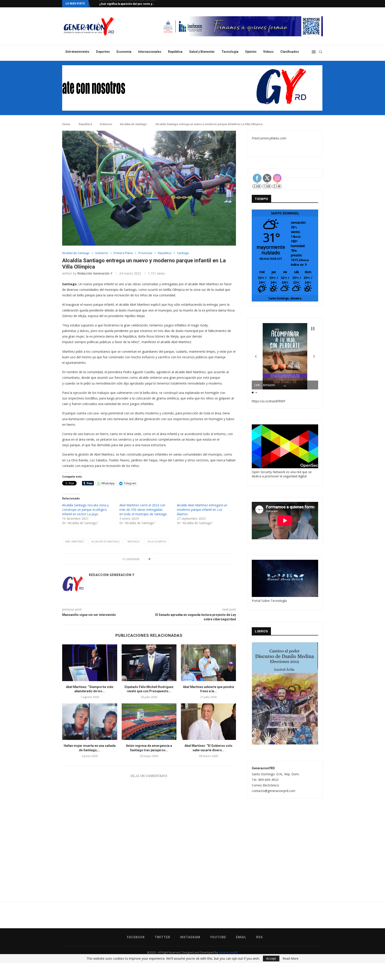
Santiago (183, 253)
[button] (256, 356)
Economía (124, 51)
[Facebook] (304, 3)
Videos (268, 51)
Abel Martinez (74, 541)
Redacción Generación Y (94, 273)
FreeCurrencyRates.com (269, 138)
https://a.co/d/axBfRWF (268, 401)
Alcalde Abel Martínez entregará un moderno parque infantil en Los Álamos (202, 509)
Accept (271, 958)
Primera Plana (123, 253)
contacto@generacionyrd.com (273, 791)
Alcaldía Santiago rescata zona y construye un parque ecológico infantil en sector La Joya (85, 509)
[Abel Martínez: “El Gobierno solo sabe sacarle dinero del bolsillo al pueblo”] (208, 721)
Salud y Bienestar (202, 51)
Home (66, 124)
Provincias (145, 253)
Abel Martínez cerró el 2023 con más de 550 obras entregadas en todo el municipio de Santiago (143, 509)
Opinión (250, 51)
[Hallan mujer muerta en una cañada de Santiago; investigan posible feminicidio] (89, 721)
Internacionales (149, 51)
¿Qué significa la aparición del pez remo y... (127, 3)
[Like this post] (154, 559)
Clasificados (289, 51)
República (175, 51)
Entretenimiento (77, 51)
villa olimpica (156, 541)
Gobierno (106, 124)
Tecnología (229, 51)
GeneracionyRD (228, 952)
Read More (291, 958)
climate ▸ (285, 298)
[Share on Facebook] (161, 559)
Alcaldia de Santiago (133, 124)
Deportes (103, 51)
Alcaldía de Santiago (105, 541)
